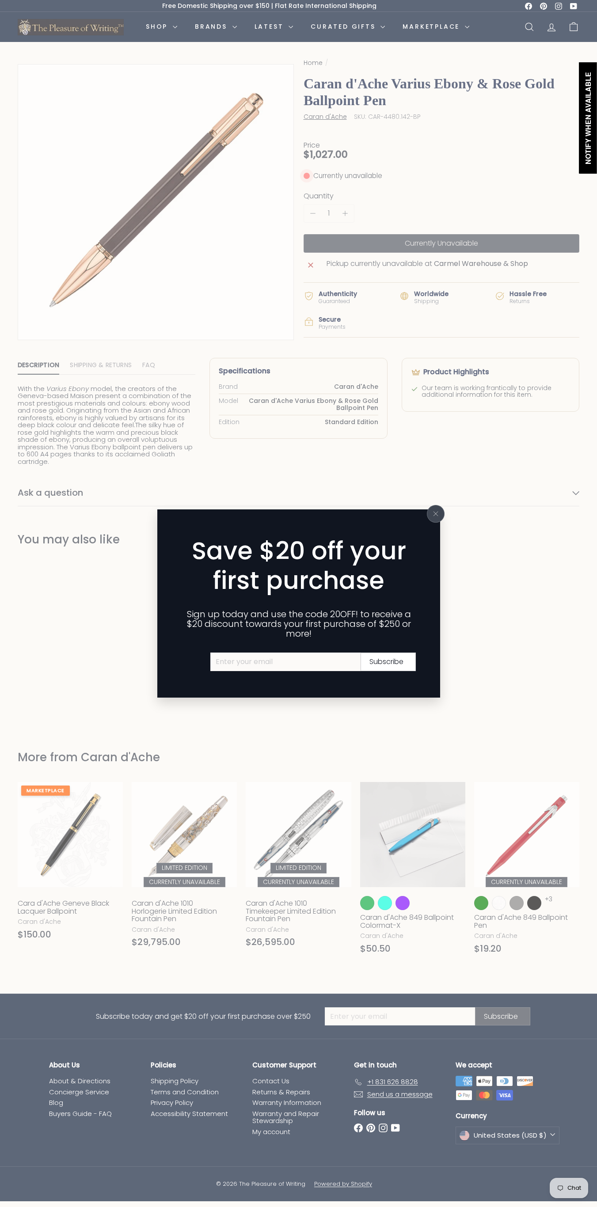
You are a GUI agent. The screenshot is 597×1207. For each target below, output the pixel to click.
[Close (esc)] (436, 514)
